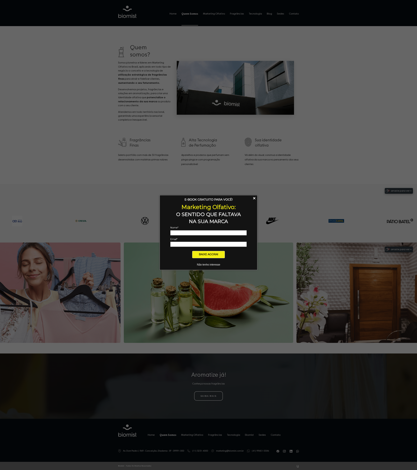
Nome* (174, 227)
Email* (173, 239)
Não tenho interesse (208, 264)
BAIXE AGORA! (208, 254)
